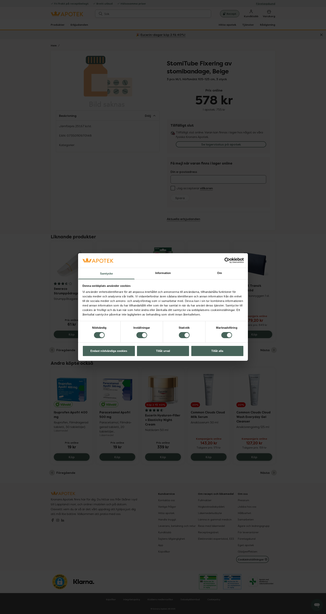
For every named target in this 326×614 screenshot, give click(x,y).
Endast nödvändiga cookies (108, 350)
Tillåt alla (217, 350)
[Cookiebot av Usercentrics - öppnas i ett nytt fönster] (227, 260)
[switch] (141, 335)
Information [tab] (163, 273)
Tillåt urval (163, 350)
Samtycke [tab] (106, 273)
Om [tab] (219, 273)
